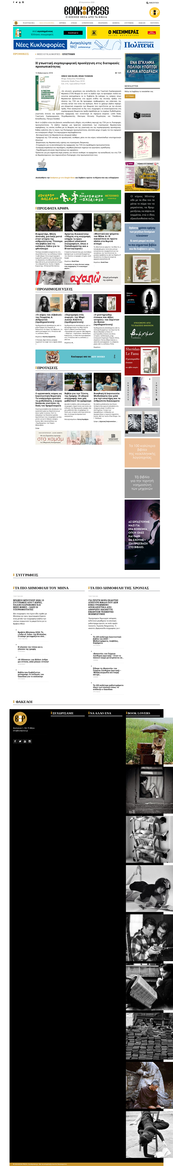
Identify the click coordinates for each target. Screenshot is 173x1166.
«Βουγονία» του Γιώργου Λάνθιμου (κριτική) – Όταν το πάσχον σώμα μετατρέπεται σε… (108, 656)
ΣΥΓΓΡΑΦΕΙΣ (129, 23)
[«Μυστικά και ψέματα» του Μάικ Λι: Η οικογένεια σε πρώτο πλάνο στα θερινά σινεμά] (107, 222)
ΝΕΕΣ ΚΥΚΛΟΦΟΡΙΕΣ (46, 23)
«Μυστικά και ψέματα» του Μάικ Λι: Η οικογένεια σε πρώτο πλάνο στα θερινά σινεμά (106, 238)
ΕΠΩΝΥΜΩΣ (21, 651)
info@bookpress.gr (20, 731)
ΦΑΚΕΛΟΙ (142, 23)
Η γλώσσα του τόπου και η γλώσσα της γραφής (30, 648)
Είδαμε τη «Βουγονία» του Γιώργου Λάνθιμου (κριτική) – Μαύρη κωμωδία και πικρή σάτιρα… (107, 671)
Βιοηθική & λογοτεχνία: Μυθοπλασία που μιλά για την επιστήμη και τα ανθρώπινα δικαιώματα (107, 397)
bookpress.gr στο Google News (62, 178)
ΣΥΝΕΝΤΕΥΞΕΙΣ (87, 23)
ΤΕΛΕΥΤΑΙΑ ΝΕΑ (28, 23)
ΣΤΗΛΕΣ (74, 23)
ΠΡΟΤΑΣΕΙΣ (21, 679)
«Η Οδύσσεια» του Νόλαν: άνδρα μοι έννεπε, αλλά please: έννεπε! (33, 661)
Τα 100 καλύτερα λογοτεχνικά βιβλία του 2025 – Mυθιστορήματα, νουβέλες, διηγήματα (107, 640)
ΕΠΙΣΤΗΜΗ (68, 54)
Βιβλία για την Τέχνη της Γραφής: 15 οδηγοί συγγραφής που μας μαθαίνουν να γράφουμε (77, 397)
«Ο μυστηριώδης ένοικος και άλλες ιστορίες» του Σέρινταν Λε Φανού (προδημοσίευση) (106, 319)
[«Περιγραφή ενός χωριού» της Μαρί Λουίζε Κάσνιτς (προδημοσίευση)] (78, 303)
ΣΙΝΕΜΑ (95, 660)
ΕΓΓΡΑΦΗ (130, 96)
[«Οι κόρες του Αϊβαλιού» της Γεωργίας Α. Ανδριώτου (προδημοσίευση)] (49, 303)
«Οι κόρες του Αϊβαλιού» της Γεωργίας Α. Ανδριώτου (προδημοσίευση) (48, 318)
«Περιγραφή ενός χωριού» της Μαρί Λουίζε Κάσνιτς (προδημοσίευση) (74, 318)
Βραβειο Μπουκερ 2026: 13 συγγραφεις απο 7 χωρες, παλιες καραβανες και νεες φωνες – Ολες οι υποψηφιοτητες (28, 605)
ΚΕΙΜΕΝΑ (116, 23)
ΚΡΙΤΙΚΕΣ (62, 23)
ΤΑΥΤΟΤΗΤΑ (154, 23)
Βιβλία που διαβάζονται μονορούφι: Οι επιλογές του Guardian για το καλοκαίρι (31, 674)
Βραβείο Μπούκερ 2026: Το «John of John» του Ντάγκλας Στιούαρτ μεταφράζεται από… (32, 634)
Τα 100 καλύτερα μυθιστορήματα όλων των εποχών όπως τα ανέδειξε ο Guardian (108, 687)
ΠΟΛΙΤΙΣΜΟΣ (103, 23)
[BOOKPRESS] (86, 12)
